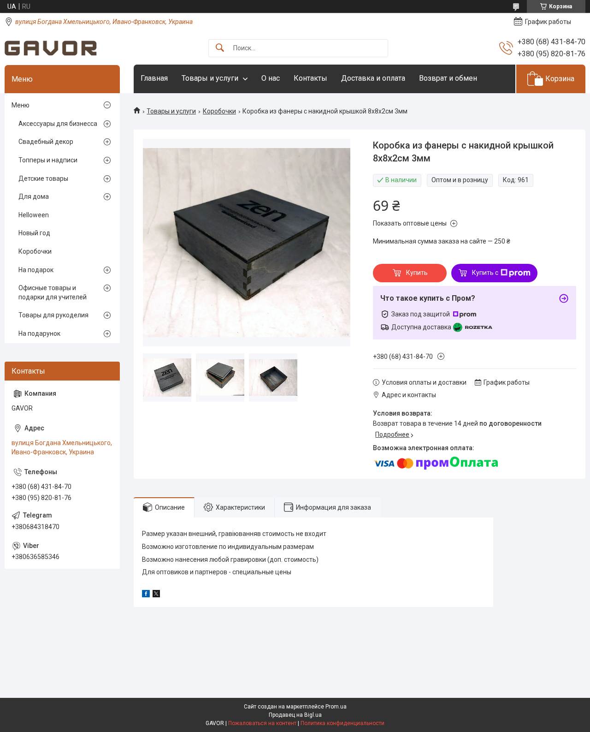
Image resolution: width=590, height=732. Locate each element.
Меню (21, 105)
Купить (417, 272)
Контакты (310, 78)
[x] (156, 595)
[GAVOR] (51, 48)
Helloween (33, 215)
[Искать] (219, 48)
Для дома (33, 196)
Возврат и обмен (448, 78)
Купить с (485, 272)
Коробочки (219, 111)
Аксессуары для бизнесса (57, 123)
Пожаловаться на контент (262, 723)
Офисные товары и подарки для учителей (52, 292)
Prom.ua (336, 706)
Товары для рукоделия (53, 315)
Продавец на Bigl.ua (295, 715)
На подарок (35, 270)
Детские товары (43, 178)
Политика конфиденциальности (342, 723)
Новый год (34, 233)
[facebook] (146, 595)
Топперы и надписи (47, 160)
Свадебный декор (45, 141)
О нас (270, 78)
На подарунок (39, 333)
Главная (154, 78)
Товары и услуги (210, 78)
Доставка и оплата (373, 78)
